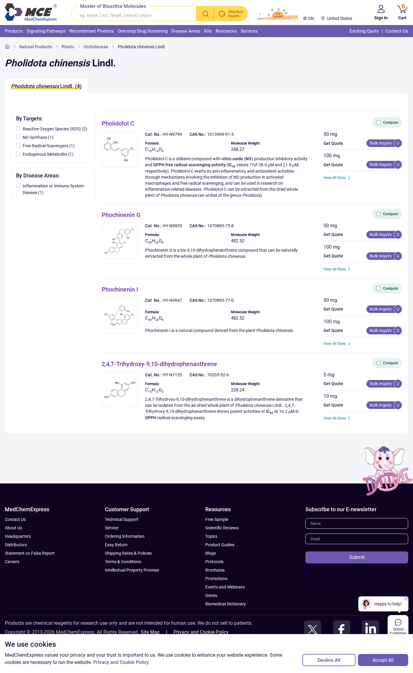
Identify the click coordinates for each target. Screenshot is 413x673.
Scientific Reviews (222, 527)
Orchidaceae (96, 46)
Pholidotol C (118, 123)
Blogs (210, 553)
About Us (13, 527)
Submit (357, 557)
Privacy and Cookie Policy (201, 632)
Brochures (215, 570)
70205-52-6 (218, 374)
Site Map (150, 632)
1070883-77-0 (220, 300)
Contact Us (15, 519)
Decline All (328, 660)
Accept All (383, 660)
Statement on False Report (30, 553)
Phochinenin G (121, 214)
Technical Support (121, 519)
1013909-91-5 (220, 134)
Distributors (16, 544)
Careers (12, 561)
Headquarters (18, 536)
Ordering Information (125, 536)
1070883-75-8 (220, 225)
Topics (211, 536)
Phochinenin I (120, 289)
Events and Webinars (225, 587)
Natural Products (35, 46)
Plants (68, 46)
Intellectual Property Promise (132, 570)
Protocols (214, 561)
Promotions (216, 578)
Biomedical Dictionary (225, 603)
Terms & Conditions (123, 561)
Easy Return (116, 544)
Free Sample (216, 519)
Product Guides (219, 544)
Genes (211, 595)
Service (111, 527)
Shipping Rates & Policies (128, 553)
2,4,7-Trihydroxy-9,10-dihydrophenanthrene (159, 364)
